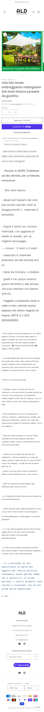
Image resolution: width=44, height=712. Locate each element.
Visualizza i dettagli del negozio (15, 144)
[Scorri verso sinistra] (17, 75)
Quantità (4, 108)
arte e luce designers (18, 708)
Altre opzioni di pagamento (22, 132)
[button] (4, 12)
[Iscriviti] (34, 657)
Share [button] (6, 596)
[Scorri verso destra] (26, 75)
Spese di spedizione (16, 104)
